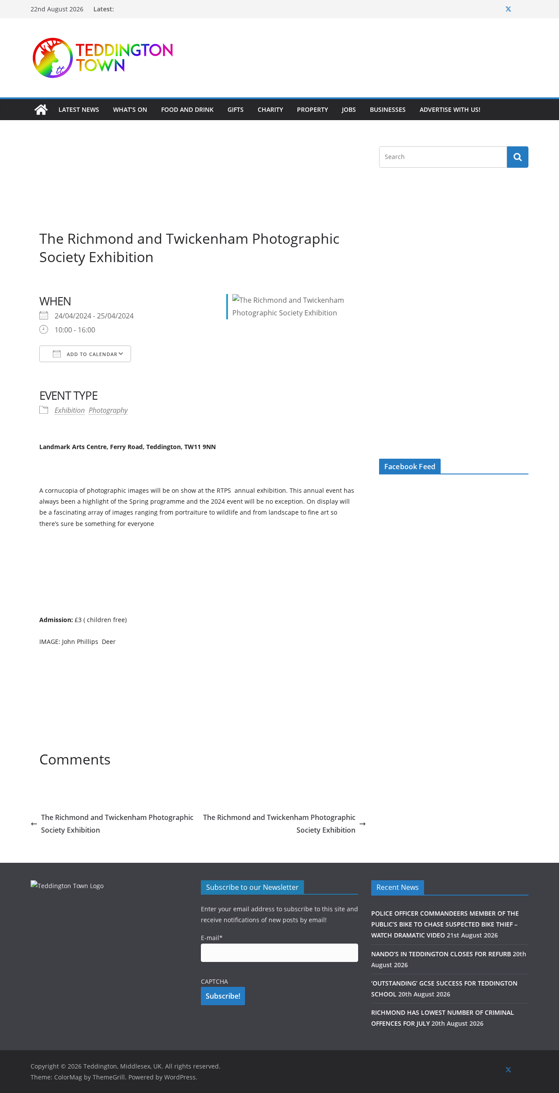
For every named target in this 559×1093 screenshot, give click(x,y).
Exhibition (70, 410)
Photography (108, 410)
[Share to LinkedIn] (78, 283)
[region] (386, 57)
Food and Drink (187, 109)
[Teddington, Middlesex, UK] (41, 109)
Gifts (236, 109)
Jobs (349, 109)
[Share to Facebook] (46, 283)
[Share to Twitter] (62, 283)
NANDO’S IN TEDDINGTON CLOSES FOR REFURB (441, 954)
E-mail (212, 938)
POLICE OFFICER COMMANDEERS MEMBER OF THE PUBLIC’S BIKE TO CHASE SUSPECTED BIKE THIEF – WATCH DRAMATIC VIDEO (445, 924)
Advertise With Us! (450, 109)
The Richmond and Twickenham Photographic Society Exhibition (117, 824)
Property (312, 109)
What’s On (130, 109)
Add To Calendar (91, 354)
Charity (270, 109)
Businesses (388, 109)
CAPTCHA (214, 981)
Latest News (79, 109)
